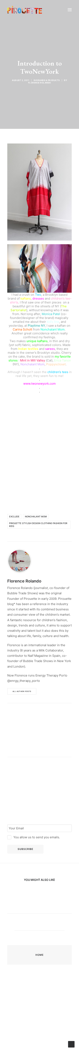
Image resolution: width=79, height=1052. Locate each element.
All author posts (22, 692)
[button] (69, 10)
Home (39, 954)
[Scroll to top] (71, 1044)
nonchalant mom (36, 516)
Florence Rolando (39, 82)
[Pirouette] (24, 9)
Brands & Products (48, 80)
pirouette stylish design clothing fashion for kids (38, 525)
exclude (14, 516)
